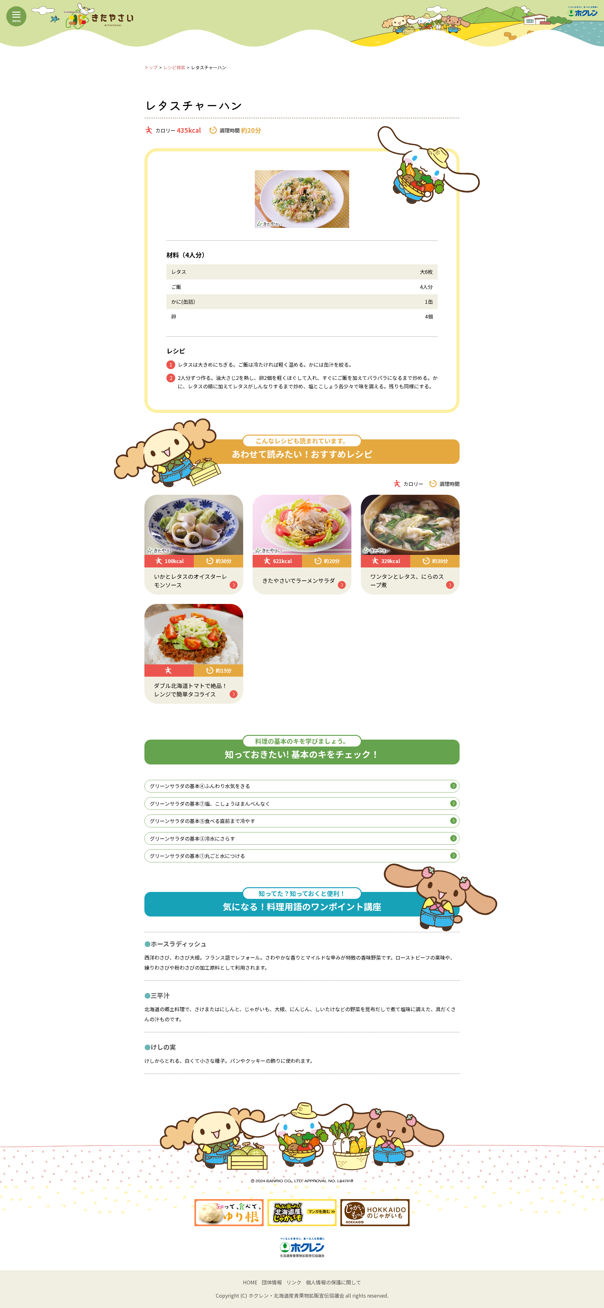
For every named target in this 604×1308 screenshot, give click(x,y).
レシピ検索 (174, 67)
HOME (250, 1282)
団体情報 (272, 1282)
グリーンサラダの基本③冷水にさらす (192, 838)
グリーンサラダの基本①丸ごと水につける (197, 856)
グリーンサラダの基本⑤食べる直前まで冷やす (202, 821)
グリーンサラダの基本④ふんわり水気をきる (200, 786)
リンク (293, 1282)
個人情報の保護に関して (333, 1282)
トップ (151, 67)
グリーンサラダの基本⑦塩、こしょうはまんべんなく (210, 803)
